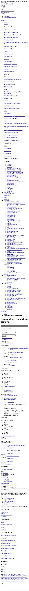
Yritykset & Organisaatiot (10, 17)
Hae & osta (3, 538)
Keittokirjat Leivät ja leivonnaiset (14, 168)
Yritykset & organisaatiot (6, 555)
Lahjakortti (3, 529)
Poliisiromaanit (10, 183)
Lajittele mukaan (4, 370)
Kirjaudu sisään (4, 512)
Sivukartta (6, 504)
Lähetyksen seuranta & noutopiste (9, 545)
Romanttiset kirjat (11, 184)
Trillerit (8, 187)
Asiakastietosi (4, 516)
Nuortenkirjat (10, 189)
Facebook (4, 564)
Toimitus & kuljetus (5, 543)
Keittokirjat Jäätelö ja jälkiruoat (14, 169)
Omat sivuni (6, 16)
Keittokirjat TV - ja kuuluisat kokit (15, 173)
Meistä (2, 522)
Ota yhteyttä (6, 502)
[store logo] (9, 4)
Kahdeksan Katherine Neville (10, 395)
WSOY (13, 360)
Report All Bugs (25, 506)
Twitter (3, 569)
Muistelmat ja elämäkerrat (13, 180)
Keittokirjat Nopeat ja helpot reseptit (15, 172)
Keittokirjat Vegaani (11, 175)
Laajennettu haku (5, 12)
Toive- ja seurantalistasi (6, 515)
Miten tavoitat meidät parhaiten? (8, 535)
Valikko (2, 20)
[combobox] (7, 11)
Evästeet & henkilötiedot (6, 524)
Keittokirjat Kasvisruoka (12, 176)
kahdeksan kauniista (8, 391)
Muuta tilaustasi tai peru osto (7, 548)
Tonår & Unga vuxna (16, 352)
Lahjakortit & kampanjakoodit (8, 540)
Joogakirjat (9, 191)
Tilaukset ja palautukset (9, 501)
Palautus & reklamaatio (6, 553)
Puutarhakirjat (10, 188)
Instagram (4, 566)
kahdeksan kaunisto (8, 390)
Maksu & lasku (4, 550)
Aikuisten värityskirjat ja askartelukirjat (16, 181)
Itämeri (13, 362)
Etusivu (5, 314)
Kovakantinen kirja (16, 357)
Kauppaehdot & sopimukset (7, 558)
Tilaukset (3, 513)
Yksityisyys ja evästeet (9, 498)
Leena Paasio (11, 402)
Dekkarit (9, 165)
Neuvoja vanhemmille (12, 185)
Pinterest (4, 571)
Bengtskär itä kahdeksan (10, 399)
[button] (8, 413)
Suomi (13, 354)
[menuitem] (6, 22)
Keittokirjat (9, 167)
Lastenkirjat (9, 164)
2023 (12, 365)
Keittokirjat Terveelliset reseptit (14, 171)
